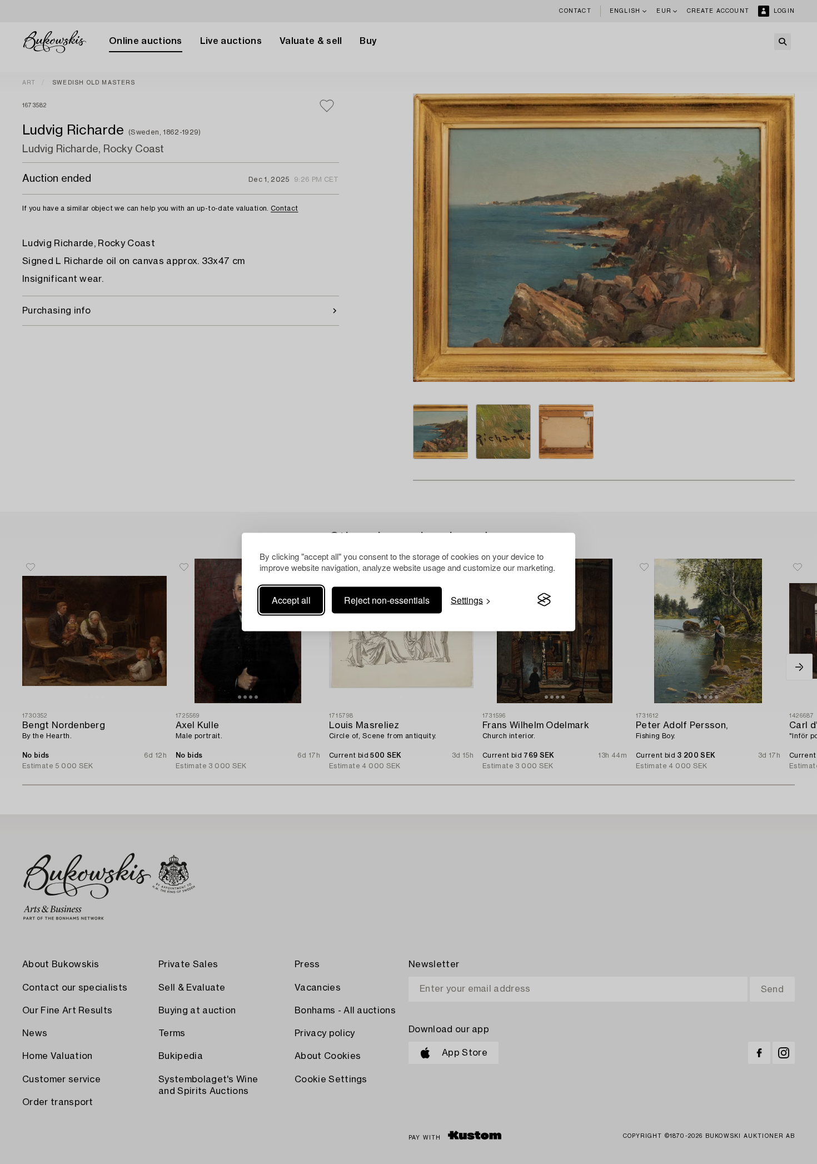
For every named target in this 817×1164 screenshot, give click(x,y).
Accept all (291, 599)
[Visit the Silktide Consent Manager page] (544, 599)
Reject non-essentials (387, 599)
